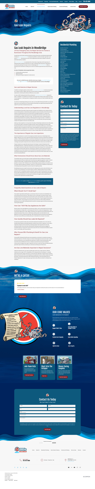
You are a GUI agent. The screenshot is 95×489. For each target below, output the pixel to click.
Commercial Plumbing (65, 450)
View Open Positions (29, 375)
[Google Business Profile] (26, 467)
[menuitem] (69, 48)
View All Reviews (23, 296)
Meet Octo (44, 375)
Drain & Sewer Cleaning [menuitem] (52, 6)
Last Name (49, 405)
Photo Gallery (71, 1)
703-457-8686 (86, 1)
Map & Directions (71, 461)
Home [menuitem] (27, 6)
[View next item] (17, 296)
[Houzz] (20, 467)
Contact (80, 1)
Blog (76, 1)
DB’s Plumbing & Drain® (23, 56)
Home (33, 450)
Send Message (64, 144)
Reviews (61, 1)
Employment (40, 1)
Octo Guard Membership (53, 1)
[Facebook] (14, 467)
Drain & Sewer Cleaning (55, 450)
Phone (21, 408)
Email (49, 408)
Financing (46, 1)
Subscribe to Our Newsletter (47, 441)
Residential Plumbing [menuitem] (41, 6)
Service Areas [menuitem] (73, 6)
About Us (37, 450)
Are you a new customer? (64, 125)
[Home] (10, 6)
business (19, 58)
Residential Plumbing (45, 450)
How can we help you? (63, 128)
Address (62, 122)
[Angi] (17, 467)
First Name (21, 405)
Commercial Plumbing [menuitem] (63, 6)
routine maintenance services (38, 89)
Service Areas (73, 450)
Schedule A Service (83, 6)
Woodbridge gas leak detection (41, 95)
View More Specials (63, 377)
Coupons (66, 1)
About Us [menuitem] (32, 6)
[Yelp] (23, 467)
